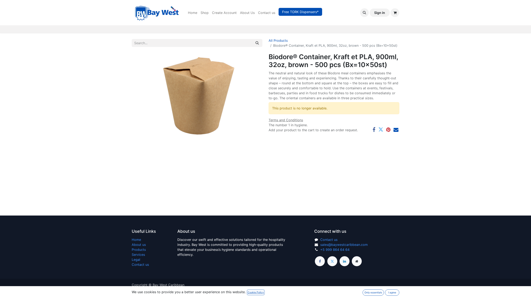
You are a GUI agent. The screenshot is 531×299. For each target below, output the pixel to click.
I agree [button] (392, 292)
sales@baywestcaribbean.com (344, 245)
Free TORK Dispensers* (300, 12)
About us (139, 245)
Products (139, 250)
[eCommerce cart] (395, 12)
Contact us (140, 264)
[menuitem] (192, 13)
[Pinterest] (388, 129)
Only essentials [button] (373, 292)
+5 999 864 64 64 (335, 250)
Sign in (379, 13)
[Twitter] (380, 129)
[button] (364, 12)
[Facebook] (374, 129)
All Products (278, 40)
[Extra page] (357, 261)
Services (138, 254)
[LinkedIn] (345, 261)
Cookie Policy (256, 292)
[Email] (395, 129)
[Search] (257, 43)
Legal (136, 259)
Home (136, 240)
